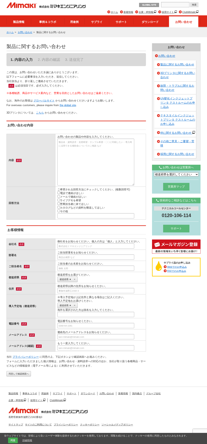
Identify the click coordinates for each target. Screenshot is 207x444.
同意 (13, 440)
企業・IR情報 (146, 12)
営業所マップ (176, 186)
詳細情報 (27, 440)
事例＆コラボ (47, 21)
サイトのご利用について (38, 424)
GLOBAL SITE (149, 5)
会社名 (13, 244)
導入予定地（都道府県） (23, 306)
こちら (40, 112)
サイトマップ (15, 424)
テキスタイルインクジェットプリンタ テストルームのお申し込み (177, 120)
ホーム (114, 12)
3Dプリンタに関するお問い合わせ (177, 75)
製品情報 (18, 21)
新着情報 (128, 12)
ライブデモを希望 (70, 200)
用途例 (74, 21)
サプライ (96, 21)
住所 (11, 288)
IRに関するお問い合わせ (176, 132)
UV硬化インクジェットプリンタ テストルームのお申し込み (177, 103)
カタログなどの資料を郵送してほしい (82, 207)
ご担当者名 (15, 266)
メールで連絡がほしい (73, 196)
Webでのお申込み (177, 267)
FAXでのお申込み (176, 271)
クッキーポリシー (89, 424)
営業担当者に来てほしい (74, 204)
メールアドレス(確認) (21, 345)
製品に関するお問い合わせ (177, 64)
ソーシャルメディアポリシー (117, 424)
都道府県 (14, 277)
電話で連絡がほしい (72, 193)
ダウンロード (150, 21)
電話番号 (14, 323)
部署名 (13, 255)
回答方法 (14, 203)
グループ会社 (153, 393)
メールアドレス (18, 334)
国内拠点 (137, 393)
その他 (64, 211)
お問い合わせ (183, 21)
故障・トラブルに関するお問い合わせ (177, 88)
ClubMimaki (189, 12)
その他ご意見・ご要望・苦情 (177, 143)
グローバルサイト (44, 100)
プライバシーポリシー (26, 356)
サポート (121, 21)
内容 (11, 160)
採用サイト (168, 12)
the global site (68, 105)
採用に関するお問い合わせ (177, 154)
